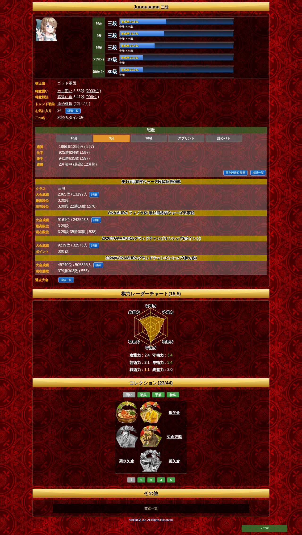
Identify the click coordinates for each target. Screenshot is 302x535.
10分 (74, 138)
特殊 (173, 395)
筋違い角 (64, 97)
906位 (92, 97)
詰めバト (223, 138)
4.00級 (129, 26)
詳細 (94, 194)
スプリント (186, 138)
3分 (111, 138)
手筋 (158, 395)
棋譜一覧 (73, 111)
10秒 (148, 138)
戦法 (143, 395)
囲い (129, 395)
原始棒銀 (64, 104)
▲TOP (264, 528)
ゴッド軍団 (66, 83)
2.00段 (129, 38)
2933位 (93, 91)
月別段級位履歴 (235, 172)
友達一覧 (151, 508)
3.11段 (129, 50)
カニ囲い (64, 91)
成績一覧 (66, 280)
